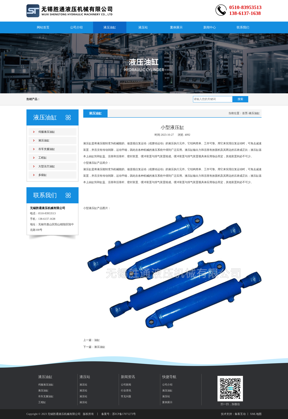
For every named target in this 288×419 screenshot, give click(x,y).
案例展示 (176, 27)
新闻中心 (209, 27)
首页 (245, 113)
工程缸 (42, 157)
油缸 (97, 340)
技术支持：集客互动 (233, 414)
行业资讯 (126, 390)
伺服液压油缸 (46, 131)
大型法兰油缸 (46, 166)
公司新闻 (126, 384)
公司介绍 (76, 27)
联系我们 (243, 27)
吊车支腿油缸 (46, 149)
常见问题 (126, 396)
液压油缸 (109, 27)
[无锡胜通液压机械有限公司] (69, 10)
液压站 (143, 27)
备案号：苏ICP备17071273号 (118, 414)
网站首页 (43, 27)
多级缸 (42, 175)
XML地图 (256, 414)
